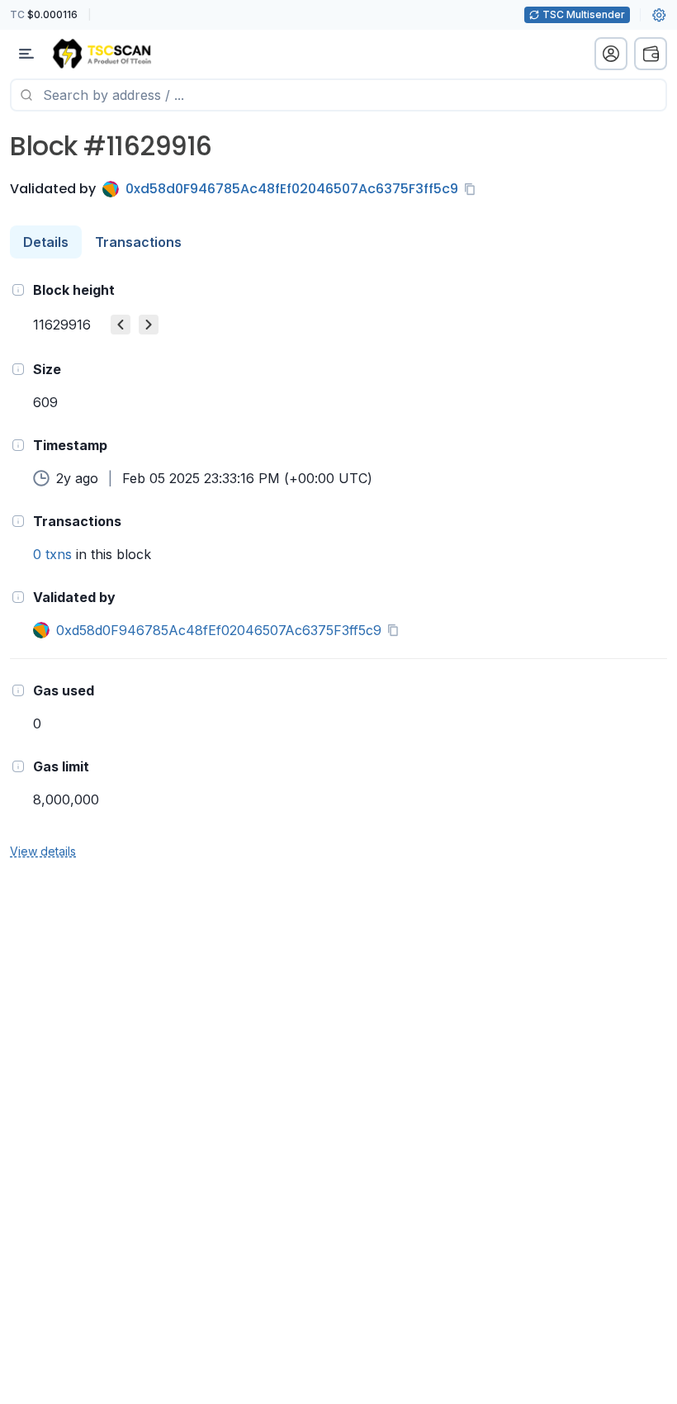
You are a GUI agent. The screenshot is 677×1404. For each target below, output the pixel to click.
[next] (149, 324)
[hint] (18, 290)
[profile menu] (610, 53)
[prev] (120, 324)
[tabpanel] (338, 569)
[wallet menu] (650, 53)
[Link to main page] (102, 53)
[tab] (46, 242)
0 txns (52, 554)
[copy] (473, 189)
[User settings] (659, 15)
